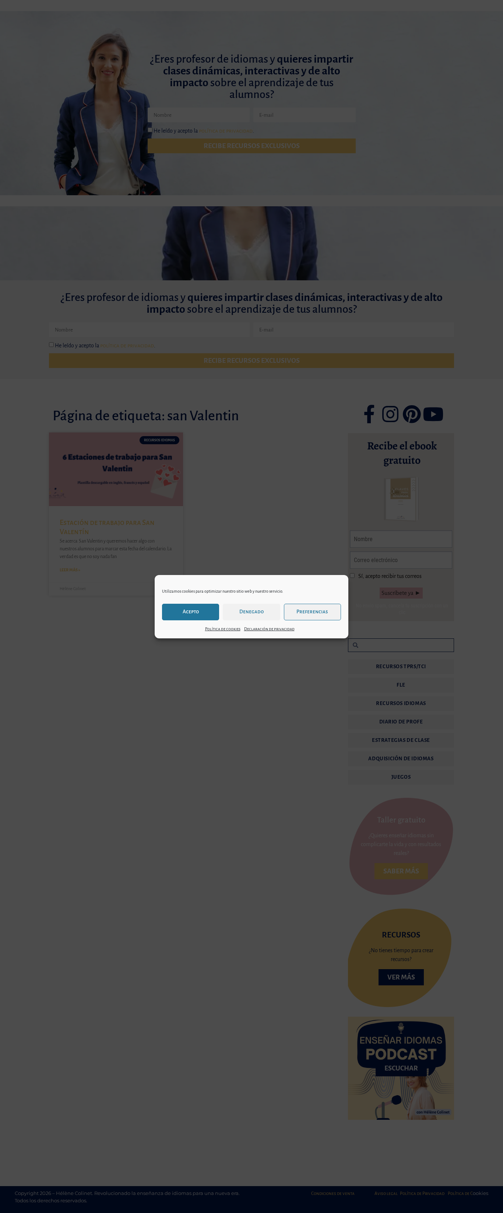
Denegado (251, 611)
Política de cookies (222, 629)
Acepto (191, 611)
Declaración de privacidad (269, 629)
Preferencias (312, 611)
